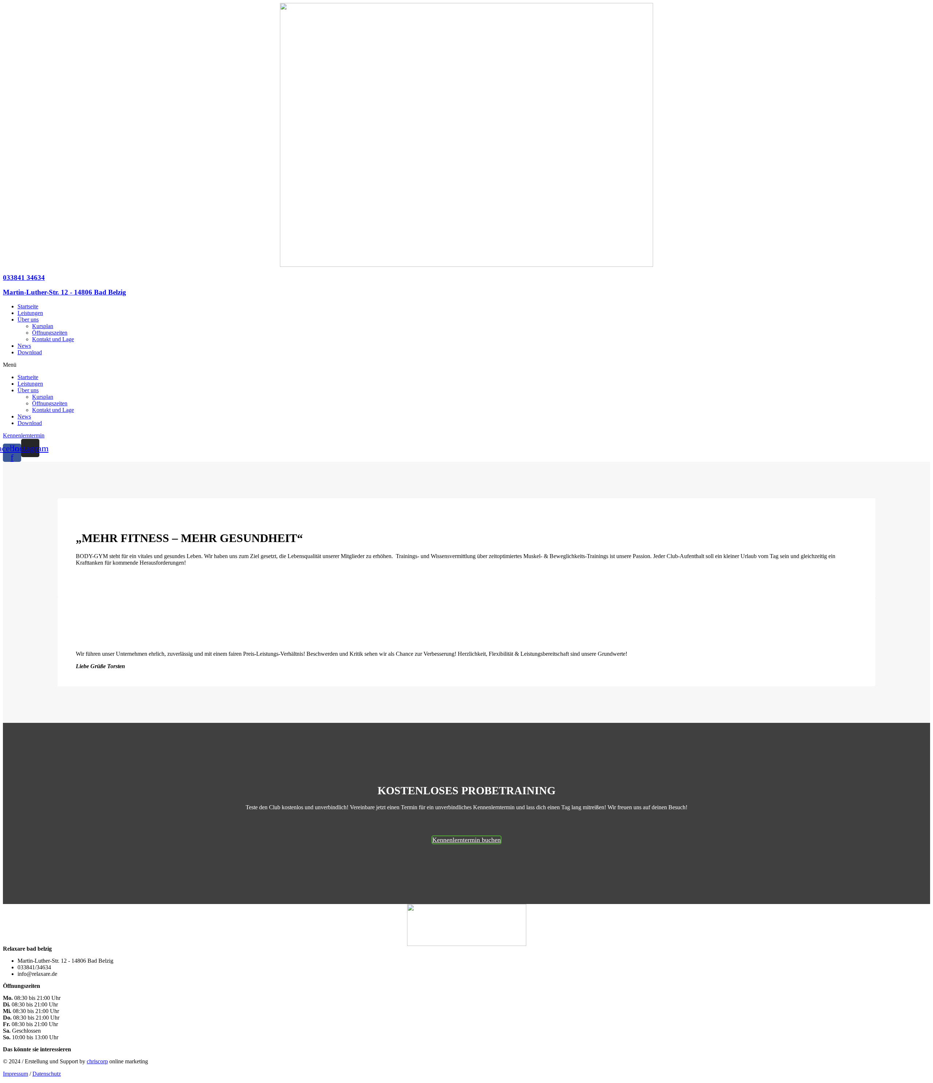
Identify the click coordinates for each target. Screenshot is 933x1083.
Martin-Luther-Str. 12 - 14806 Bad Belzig (64, 292)
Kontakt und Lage (53, 339)
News (24, 346)
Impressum (15, 1074)
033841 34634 (24, 277)
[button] (466, 365)
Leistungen (30, 313)
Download (29, 352)
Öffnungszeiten (49, 333)
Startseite (27, 306)
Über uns (28, 319)
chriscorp (97, 1061)
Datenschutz (46, 1074)
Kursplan (42, 326)
